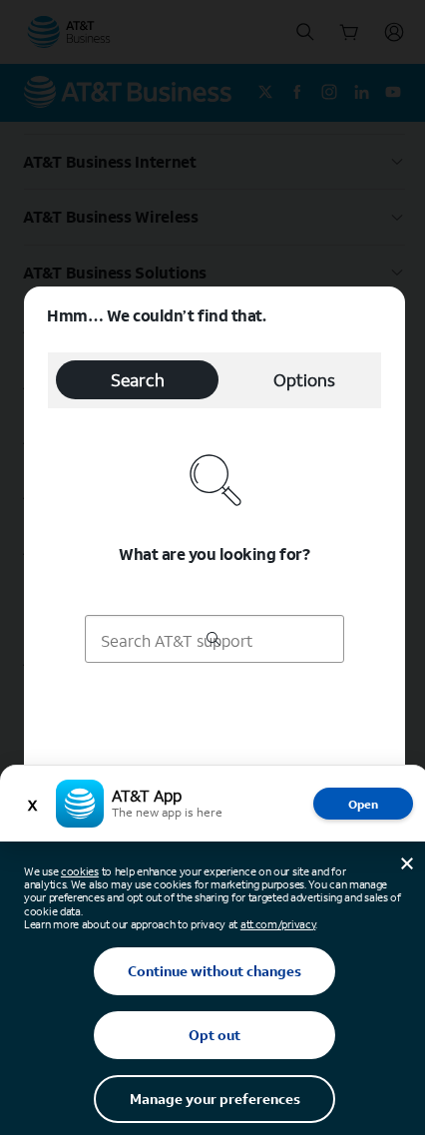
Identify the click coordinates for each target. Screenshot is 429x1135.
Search (138, 379)
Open (363, 804)
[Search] (213, 641)
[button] (214, 567)
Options (304, 379)
